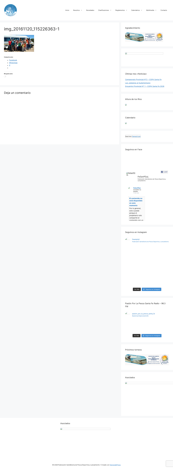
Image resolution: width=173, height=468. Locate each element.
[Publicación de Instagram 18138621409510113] (164, 251)
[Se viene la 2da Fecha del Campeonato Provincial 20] (153, 254)
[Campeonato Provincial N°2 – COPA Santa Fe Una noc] (141, 265)
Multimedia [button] (150, 10)
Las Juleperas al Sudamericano (137, 83)
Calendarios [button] (135, 10)
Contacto (164, 10)
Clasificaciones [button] (103, 10)
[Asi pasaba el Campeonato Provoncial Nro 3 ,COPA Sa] (130, 253)
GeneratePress (115, 465)
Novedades (90, 10)
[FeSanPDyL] (131, 174)
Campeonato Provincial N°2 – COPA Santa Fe (143, 80)
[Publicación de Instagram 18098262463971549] (153, 326)
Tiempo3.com (136, 136)
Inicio (67, 10)
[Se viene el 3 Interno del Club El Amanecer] (130, 325)
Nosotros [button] (76, 10)
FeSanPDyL (137, 188)
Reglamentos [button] (120, 10)
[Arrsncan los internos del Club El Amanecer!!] (164, 325)
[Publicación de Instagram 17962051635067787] (141, 326)
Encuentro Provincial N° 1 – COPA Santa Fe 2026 (144, 86)
